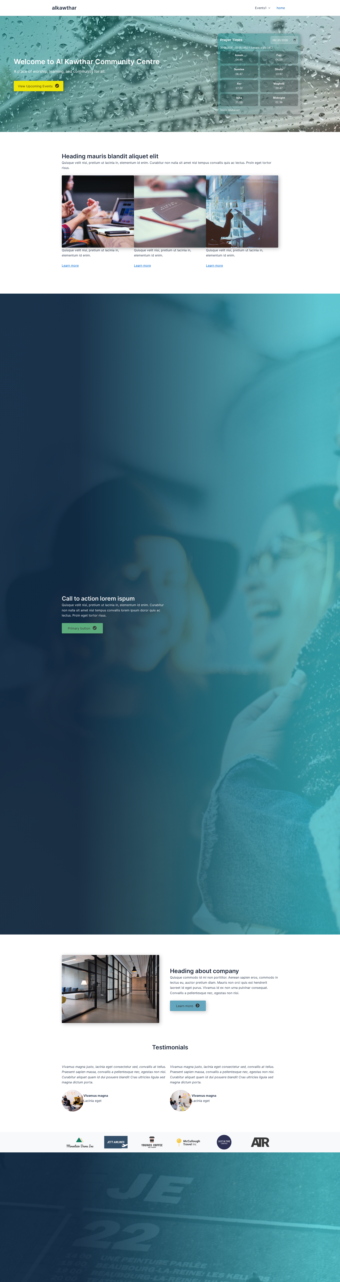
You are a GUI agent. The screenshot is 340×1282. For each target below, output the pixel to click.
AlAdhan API (234, 110)
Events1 (260, 8)
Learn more (70, 265)
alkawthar (64, 8)
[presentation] (268, 8)
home (281, 8)
